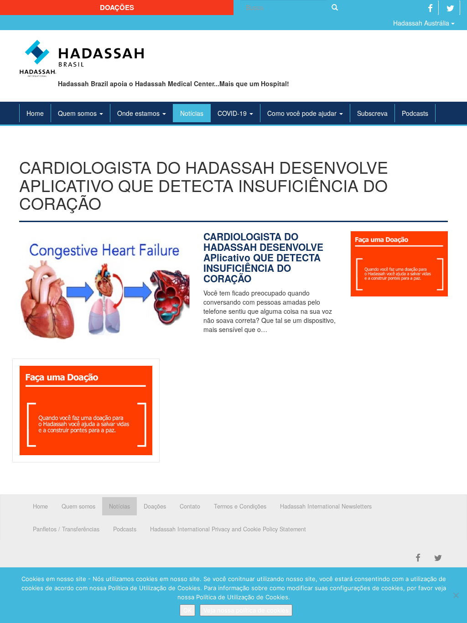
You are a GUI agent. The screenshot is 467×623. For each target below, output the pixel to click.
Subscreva (372, 113)
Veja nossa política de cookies (246, 610)
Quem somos (78, 113)
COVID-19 (233, 113)
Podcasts (415, 113)
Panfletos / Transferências (66, 529)
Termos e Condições (240, 506)
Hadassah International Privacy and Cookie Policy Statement (228, 529)
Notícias (191, 113)
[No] (455, 595)
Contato (190, 506)
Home (35, 113)
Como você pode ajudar (302, 113)
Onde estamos (139, 113)
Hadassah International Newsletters (326, 506)
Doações (117, 7)
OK (187, 610)
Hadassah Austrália (422, 22)
